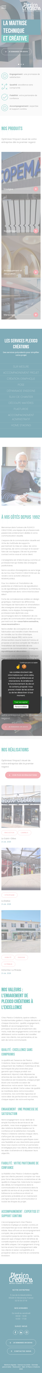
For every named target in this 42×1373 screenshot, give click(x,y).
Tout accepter (21, 702)
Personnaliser (21, 706)
